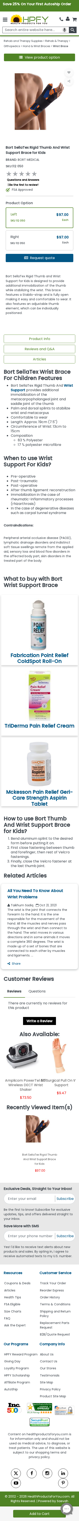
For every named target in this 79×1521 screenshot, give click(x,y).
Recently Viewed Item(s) (40, 1107)
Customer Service (55, 1273)
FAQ (7, 1318)
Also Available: (39, 1034)
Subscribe (65, 1198)
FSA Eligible (12, 1304)
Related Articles (25, 875)
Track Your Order (53, 1283)
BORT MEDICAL (23, 160)
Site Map (46, 1382)
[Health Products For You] (29, 19)
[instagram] (47, 1473)
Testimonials (49, 1375)
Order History (50, 1297)
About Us (47, 1354)
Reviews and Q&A (40, 349)
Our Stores (48, 1368)
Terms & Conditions (55, 1304)
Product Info (39, 338)
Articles (39, 359)
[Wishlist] (69, 72)
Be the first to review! (23, 185)
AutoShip (11, 1389)
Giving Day (12, 1361)
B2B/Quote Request (55, 1334)
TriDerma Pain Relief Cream (39, 725)
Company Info (52, 1344)
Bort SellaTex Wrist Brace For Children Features (37, 375)
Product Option (19, 203)
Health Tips (12, 1297)
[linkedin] (63, 1473)
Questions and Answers (23, 180)
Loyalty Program (16, 1368)
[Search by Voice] (64, 30)
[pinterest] (63, 1483)
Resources (13, 1273)
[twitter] (16, 1473)
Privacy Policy (50, 1389)
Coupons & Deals (17, 1283)
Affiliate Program (17, 1382)
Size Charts (12, 1311)
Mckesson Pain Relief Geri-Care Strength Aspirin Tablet (39, 797)
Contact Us (48, 1361)
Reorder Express (52, 1290)
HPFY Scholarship (17, 1375)
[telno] (61, 19)
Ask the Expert (15, 1325)
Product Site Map (53, 1396)
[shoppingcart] (74, 19)
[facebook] (32, 1473)
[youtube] (16, 1483)
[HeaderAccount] (68, 18)
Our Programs (16, 1344)
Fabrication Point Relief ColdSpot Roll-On (39, 658)
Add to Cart (39, 1513)
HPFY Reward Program (21, 1354)
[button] (39, 57)
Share (16, 963)
